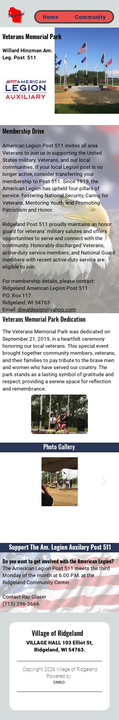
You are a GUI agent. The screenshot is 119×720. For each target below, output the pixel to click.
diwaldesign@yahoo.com (47, 310)
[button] (90, 17)
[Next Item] (104, 482)
